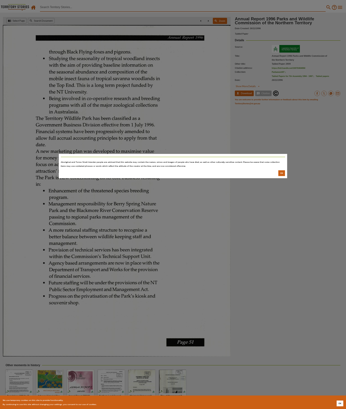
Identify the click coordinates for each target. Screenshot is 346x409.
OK (281, 173)
